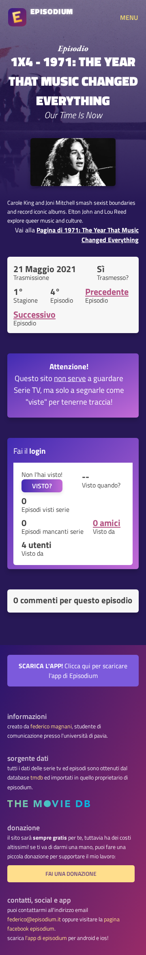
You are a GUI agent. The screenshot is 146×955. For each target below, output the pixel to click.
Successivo (34, 314)
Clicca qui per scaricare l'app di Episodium (73, 670)
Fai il (29, 451)
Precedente (107, 292)
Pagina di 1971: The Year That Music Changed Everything (87, 235)
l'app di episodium (46, 937)
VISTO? (42, 486)
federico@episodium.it (34, 919)
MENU (129, 17)
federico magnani (51, 726)
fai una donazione (71, 873)
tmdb (36, 777)
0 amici (106, 523)
